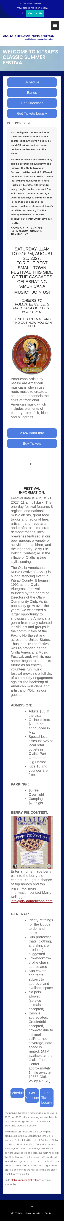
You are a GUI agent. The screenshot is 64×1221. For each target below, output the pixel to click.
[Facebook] (22, 13)
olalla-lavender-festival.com (26, 1179)
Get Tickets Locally (32, 113)
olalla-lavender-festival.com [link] (27, 229)
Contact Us (35, 13)
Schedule (32, 82)
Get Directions (32, 103)
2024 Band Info (32, 433)
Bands (32, 93)
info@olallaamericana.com (32, 8)
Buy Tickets (32, 443)
